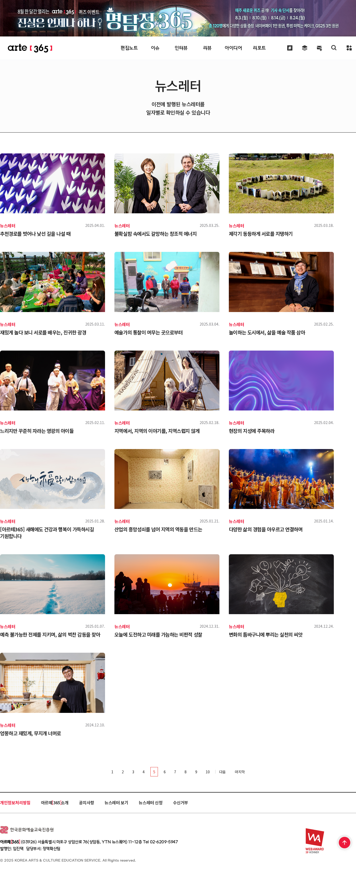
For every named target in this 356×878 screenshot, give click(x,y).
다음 (223, 771)
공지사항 (86, 802)
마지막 (240, 771)
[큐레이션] (290, 48)
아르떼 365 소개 (55, 802)
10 (208, 771)
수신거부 (180, 802)
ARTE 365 (30, 48)
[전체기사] (304, 48)
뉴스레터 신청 (150, 802)
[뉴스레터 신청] (319, 48)
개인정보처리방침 (15, 802)
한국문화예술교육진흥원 (26, 829)
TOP (345, 843)
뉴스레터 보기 (116, 802)
